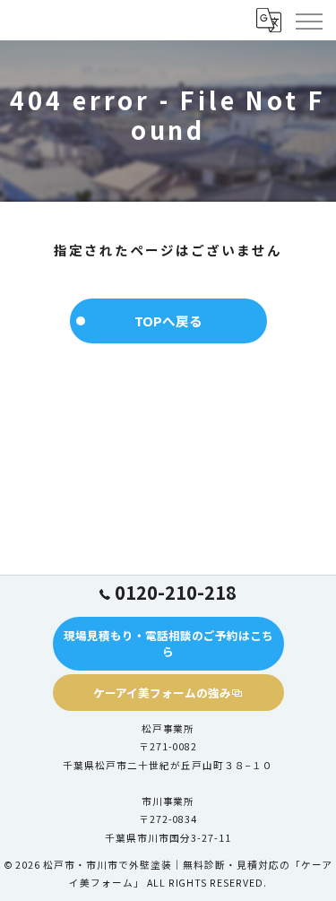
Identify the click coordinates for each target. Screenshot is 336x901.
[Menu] (308, 19)
